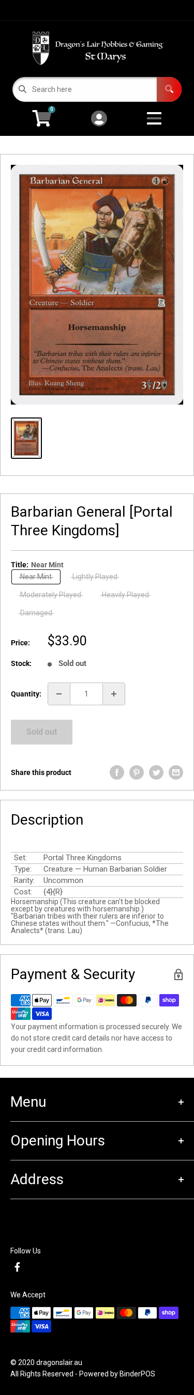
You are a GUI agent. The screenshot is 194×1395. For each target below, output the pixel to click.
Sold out (41, 732)
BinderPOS (137, 1374)
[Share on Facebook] (117, 772)
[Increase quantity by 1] (114, 694)
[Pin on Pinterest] (136, 772)
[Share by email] (176, 772)
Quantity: (26, 694)
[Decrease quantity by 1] (59, 694)
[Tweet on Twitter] (156, 772)
